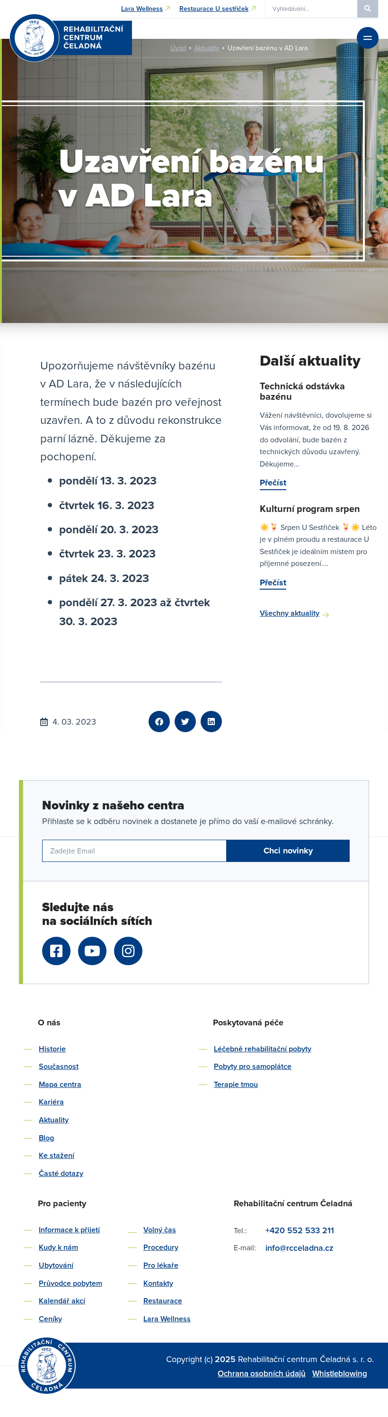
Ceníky (50, 1318)
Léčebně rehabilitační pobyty (262, 1048)
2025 (226, 1359)
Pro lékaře (160, 1265)
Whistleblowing (339, 1373)
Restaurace (162, 1300)
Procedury (160, 1247)
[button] (159, 721)
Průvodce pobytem (70, 1283)
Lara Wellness (167, 1318)
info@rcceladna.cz (300, 1248)
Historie (52, 1048)
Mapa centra (60, 1084)
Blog (46, 1137)
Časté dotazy (61, 1173)
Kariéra (51, 1101)
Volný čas (159, 1229)
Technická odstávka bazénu (302, 391)
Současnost (59, 1066)
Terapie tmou (236, 1084)
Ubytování (56, 1265)
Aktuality (206, 48)
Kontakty (158, 1283)
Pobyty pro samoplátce (252, 1066)
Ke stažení (56, 1155)
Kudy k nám (58, 1247)
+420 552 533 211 (299, 1230)
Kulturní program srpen (310, 508)
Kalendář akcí (62, 1300)
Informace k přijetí (69, 1229)
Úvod (178, 48)
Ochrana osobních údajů (262, 1373)
